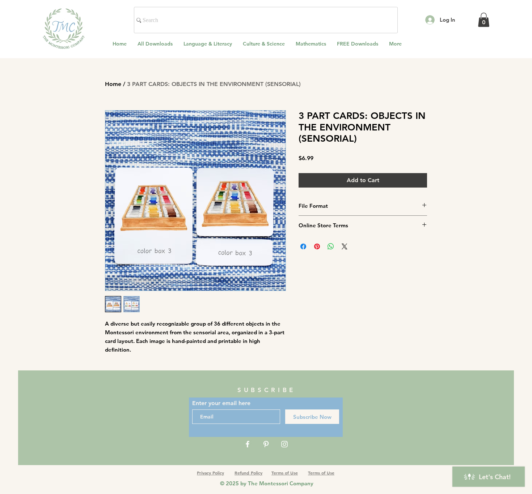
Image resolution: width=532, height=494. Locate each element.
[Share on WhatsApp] (330, 246)
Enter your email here (221, 403)
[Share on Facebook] (303, 246)
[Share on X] (344, 246)
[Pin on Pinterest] (317, 246)
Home (113, 84)
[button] (484, 20)
